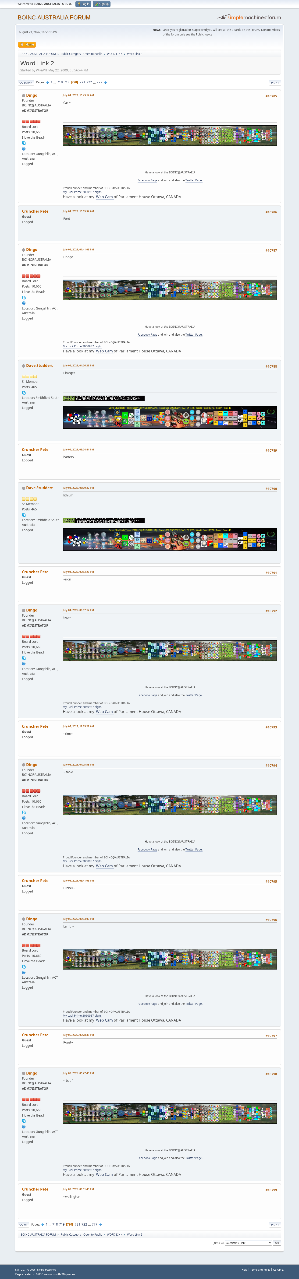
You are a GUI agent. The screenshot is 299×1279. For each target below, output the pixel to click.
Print (275, 82)
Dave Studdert (39, 365)
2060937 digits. (92, 192)
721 (82, 82)
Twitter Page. (194, 180)
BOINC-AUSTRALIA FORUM (54, 17)
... (55, 82)
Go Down (25, 82)
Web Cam (105, 196)
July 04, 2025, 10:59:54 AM (78, 211)
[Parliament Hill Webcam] (24, 148)
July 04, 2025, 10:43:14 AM (78, 95)
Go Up (23, 1224)
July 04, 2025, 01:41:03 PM (78, 249)
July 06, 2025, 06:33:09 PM (78, 919)
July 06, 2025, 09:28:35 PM (78, 1035)
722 (89, 82)
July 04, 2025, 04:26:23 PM (78, 365)
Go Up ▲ (278, 1269)
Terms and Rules (260, 1269)
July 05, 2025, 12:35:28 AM (78, 726)
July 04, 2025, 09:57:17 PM (78, 610)
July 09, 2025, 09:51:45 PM (78, 1189)
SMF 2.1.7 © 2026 (25, 1269)
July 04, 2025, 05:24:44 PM (78, 449)
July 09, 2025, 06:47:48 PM (78, 1073)
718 (60, 82)
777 (99, 82)
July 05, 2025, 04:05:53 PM (78, 764)
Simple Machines (46, 1269)
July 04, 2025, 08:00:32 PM (78, 487)
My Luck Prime (72, 192)
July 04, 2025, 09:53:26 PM (78, 571)
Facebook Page (147, 180)
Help (244, 1269)
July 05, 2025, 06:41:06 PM (78, 880)
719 (67, 82)
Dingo (31, 95)
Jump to (218, 1243)
